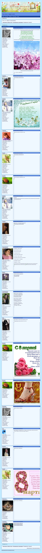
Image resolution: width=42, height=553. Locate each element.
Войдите (8, 20)
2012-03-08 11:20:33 (20, 175)
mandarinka (4, 130)
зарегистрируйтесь (13, 20)
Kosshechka (4, 406)
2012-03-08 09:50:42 (20, 98)
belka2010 (4, 98)
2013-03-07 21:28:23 (20, 291)
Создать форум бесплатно (36, 548)
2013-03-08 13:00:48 (20, 521)
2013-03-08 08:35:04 (20, 406)
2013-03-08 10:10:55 (20, 446)
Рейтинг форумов (29, 548)
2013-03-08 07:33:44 (20, 380)
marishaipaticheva (5, 291)
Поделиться (15, 98)
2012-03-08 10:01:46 (20, 130)
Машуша (3, 272)
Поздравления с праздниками (18, 22)
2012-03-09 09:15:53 (20, 221)
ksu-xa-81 (3, 175)
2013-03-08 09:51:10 (20, 428)
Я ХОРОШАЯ (4, 521)
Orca (3, 428)
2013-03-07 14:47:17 (20, 272)
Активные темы (4, 18)
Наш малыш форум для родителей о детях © (8, 550)
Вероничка (4, 446)
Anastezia (3, 221)
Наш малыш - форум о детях (7, 22)
